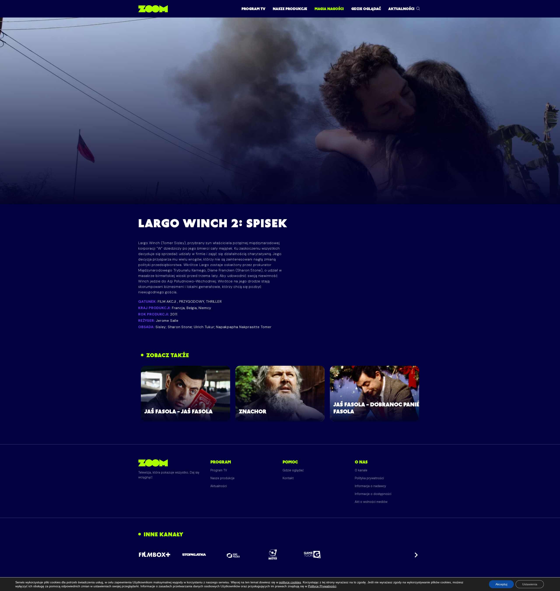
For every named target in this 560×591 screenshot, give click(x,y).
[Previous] (145, 554)
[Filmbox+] (154, 554)
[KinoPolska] (233, 554)
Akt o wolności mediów (371, 502)
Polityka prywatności (369, 478)
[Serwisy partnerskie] (280, 554)
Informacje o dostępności (373, 494)
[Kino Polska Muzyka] (272, 554)
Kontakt (288, 478)
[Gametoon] (312, 554)
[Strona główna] (153, 8)
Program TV (253, 8)
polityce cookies (290, 582)
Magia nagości (329, 8)
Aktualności (401, 8)
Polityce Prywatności (322, 586)
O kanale (361, 470)
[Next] (415, 554)
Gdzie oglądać (366, 8)
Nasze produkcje (290, 8)
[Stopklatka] (194, 554)
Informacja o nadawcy (370, 486)
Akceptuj (501, 584)
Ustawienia (529, 584)
